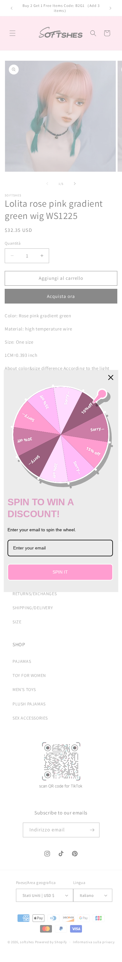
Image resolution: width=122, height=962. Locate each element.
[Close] (110, 377)
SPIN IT (60, 572)
